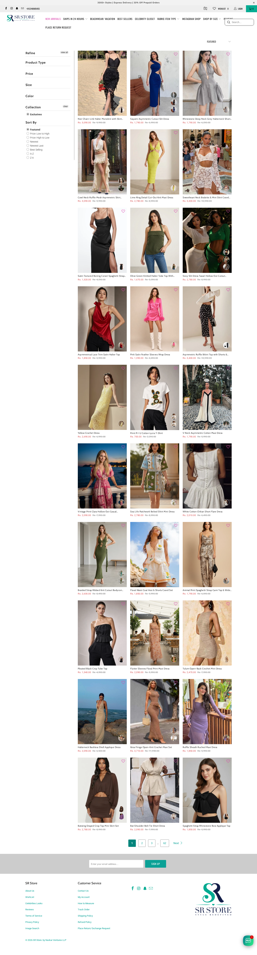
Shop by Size (211, 19)
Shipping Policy (85, 915)
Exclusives (36, 114)
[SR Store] (20, 18)
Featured (35, 129)
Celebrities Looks (33, 903)
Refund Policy (84, 922)
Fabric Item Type (167, 19)
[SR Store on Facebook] (5, 9)
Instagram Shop (191, 19)
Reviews (29, 909)
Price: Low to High (39, 133)
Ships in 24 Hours (74, 19)
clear (65, 106)
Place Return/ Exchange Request (94, 928)
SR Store (37, 940)
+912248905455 (33, 8)
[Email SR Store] (22, 9)
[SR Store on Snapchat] (16, 9)
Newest (34, 141)
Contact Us (83, 890)
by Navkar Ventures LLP (54, 940)
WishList (29, 897)
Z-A (32, 157)
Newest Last (37, 145)
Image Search (32, 928)
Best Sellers (125, 19)
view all (64, 52)
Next (176, 843)
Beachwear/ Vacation (102, 19)
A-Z (32, 153)
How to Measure (86, 903)
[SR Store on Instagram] (11, 9)
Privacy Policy (32, 922)
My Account (84, 897)
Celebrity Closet (145, 19)
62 (164, 843)
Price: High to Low (39, 137)
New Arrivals (53, 19)
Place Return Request (58, 27)
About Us (29, 890)
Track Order (84, 909)
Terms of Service (33, 915)
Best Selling (36, 149)
